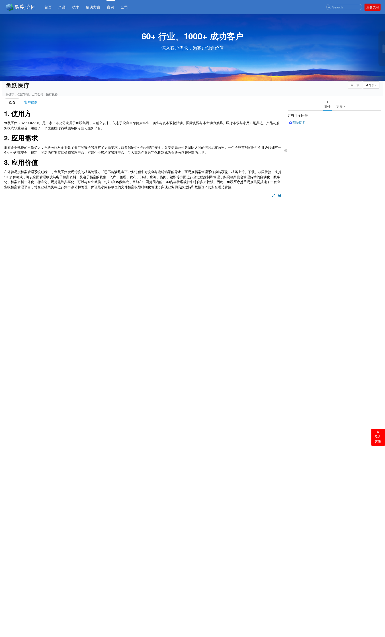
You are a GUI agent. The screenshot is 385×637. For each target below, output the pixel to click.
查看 (12, 102)
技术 (75, 7)
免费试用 (372, 7)
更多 (340, 106)
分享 (372, 85)
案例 (110, 7)
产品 (62, 7)
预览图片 (299, 122)
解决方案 (93, 7)
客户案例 (30, 102)
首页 (48, 7)
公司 (124, 7)
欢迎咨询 (378, 439)
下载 (356, 85)
